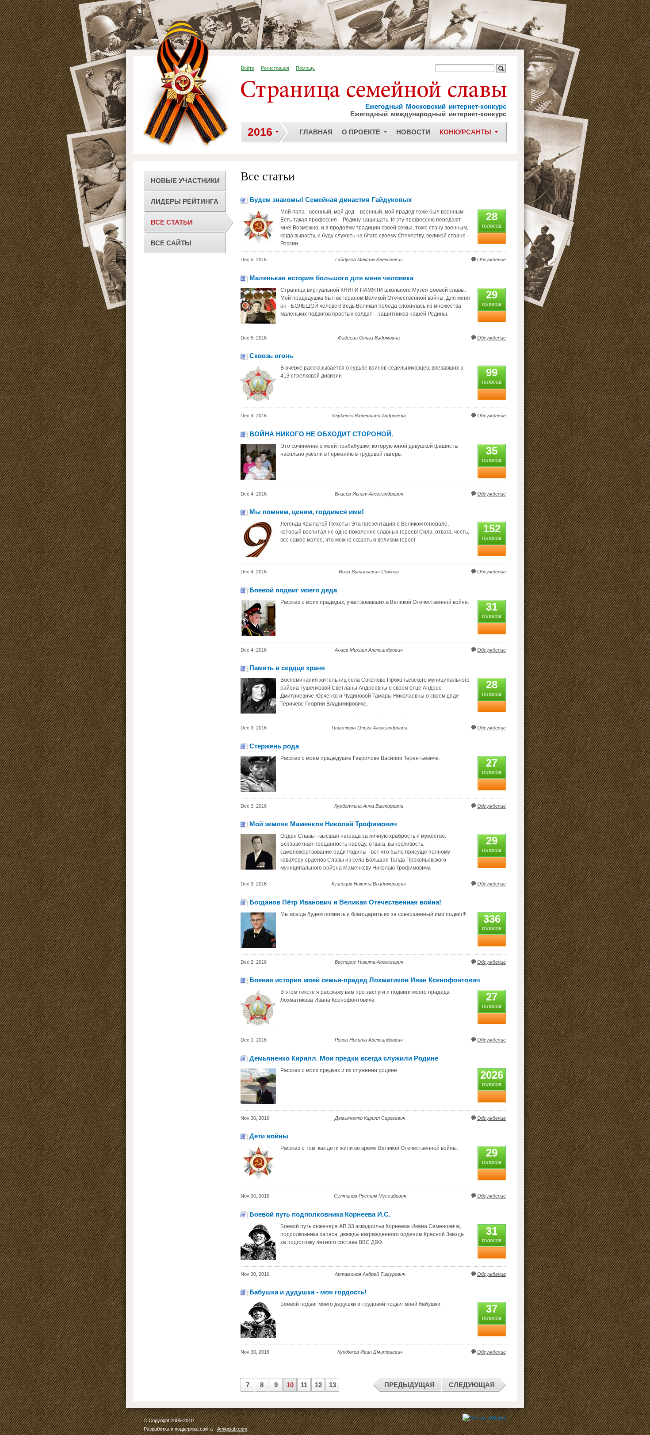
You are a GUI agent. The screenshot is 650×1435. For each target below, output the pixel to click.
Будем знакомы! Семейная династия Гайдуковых (330, 199)
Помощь (305, 68)
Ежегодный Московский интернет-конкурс (435, 106)
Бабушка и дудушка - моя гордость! (308, 1292)
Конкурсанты (465, 132)
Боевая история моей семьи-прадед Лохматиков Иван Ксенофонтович (364, 980)
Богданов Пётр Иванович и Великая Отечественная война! (345, 902)
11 (304, 1385)
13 (332, 1385)
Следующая (472, 1385)
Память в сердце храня (287, 668)
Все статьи (172, 222)
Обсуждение (491, 259)
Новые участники (185, 180)
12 (318, 1385)
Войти (247, 68)
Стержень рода (274, 746)
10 (290, 1385)
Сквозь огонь (271, 355)
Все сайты (171, 243)
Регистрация (275, 68)
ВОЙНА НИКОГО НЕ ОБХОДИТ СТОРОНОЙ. (321, 434)
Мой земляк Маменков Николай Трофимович (323, 824)
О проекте (361, 132)
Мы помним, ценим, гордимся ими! (306, 511)
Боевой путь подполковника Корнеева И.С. (319, 1214)
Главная (316, 132)
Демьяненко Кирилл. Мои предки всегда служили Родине (343, 1058)
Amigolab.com (232, 1428)
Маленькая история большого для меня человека (331, 278)
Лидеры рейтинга (184, 201)
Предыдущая (409, 1385)
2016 (260, 132)
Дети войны (268, 1136)
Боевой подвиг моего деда (293, 590)
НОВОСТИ (413, 132)
